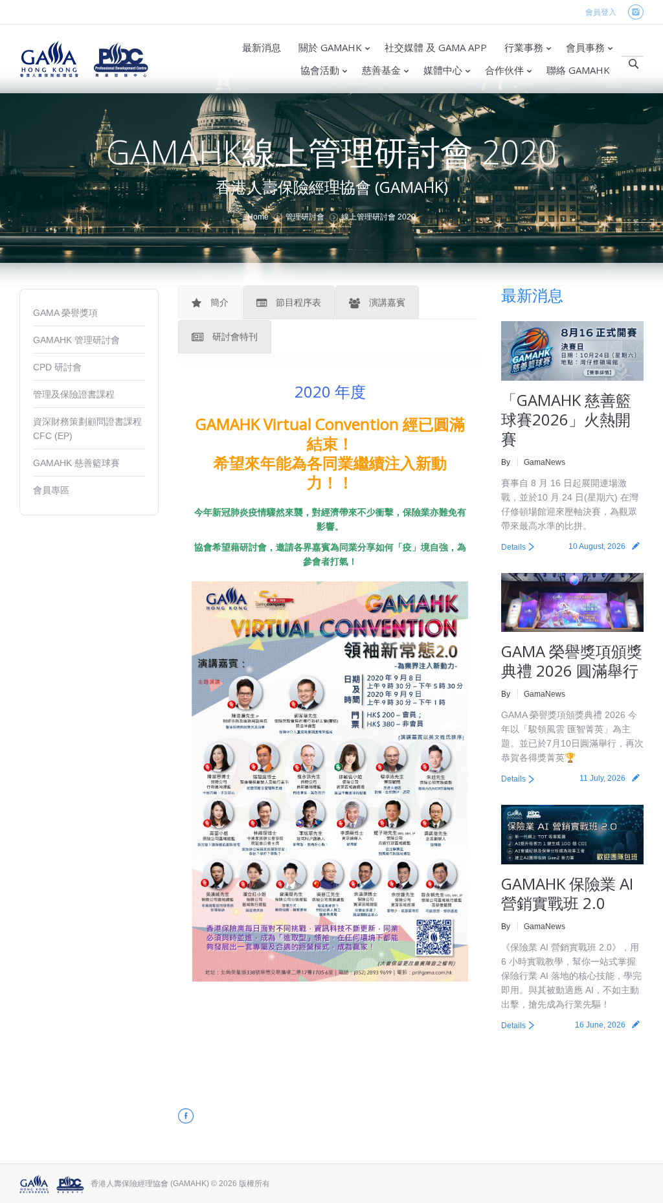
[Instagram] (635, 13)
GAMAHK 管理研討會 (76, 340)
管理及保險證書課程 (74, 394)
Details (513, 547)
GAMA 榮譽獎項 (65, 313)
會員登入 (600, 12)
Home (258, 216)
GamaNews (544, 462)
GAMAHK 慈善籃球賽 (76, 463)
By (505, 462)
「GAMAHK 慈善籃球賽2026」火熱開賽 (566, 419)
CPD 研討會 (57, 367)
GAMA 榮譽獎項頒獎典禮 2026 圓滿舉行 (571, 660)
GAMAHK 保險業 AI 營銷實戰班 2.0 (567, 893)
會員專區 (51, 490)
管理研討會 (305, 216)
